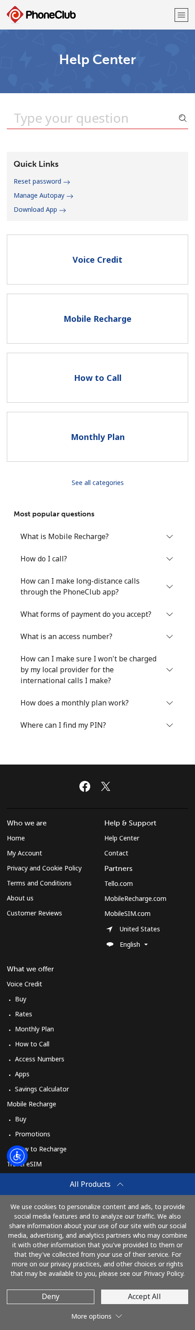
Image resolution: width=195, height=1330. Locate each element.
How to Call (32, 1044)
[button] (181, 15)
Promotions (32, 1134)
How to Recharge (41, 1149)
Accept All (144, 1296)
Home (16, 838)
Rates (23, 1014)
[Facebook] (87, 786)
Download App (36, 209)
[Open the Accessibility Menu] (17, 1155)
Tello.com (118, 883)
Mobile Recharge (31, 1104)
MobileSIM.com (127, 913)
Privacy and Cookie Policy (44, 868)
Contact (116, 853)
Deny (50, 1296)
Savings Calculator (42, 1089)
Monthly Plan (34, 1029)
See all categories (98, 482)
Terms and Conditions (39, 883)
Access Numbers (39, 1059)
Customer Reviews (34, 913)
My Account (24, 853)
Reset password (38, 181)
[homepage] (89, 15)
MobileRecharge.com (135, 898)
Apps (22, 1074)
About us (20, 898)
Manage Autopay (40, 195)
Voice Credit (24, 984)
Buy (20, 999)
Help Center (121, 838)
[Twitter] (108, 786)
